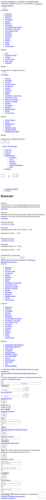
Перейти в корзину (8, 411)
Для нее (8, 78)
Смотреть (4, 209)
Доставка (12, 163)
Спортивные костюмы (13, 27)
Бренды (8, 154)
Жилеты (8, 23)
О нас (11, 159)
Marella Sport (9, 124)
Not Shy (8, 126)
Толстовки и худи (11, 31)
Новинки (8, 16)
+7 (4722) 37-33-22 (7, 224)
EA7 (6, 53)
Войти (4, 427)
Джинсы (8, 37)
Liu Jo (7, 122)
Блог (11, 167)
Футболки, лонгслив (12, 29)
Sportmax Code (10, 130)
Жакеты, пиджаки (11, 99)
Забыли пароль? (21, 429)
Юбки (7, 94)
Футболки (9, 86)
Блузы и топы (10, 84)
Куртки (7, 21)
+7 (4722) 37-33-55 (7, 241)
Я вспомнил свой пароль (10, 443)
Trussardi (8, 63)
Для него (8, 14)
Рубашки (8, 33)
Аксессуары (9, 46)
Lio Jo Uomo (9, 59)
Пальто (7, 103)
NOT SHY (9, 362)
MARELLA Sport (11, 354)
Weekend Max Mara (12, 131)
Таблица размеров (16, 165)
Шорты (7, 40)
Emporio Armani (10, 55)
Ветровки (8, 25)
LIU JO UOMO (10, 356)
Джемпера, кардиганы (13, 96)
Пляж (7, 42)
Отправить (5, 386)
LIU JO (7, 358)
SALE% (8, 82)
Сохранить (5, 473)
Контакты (13, 157)
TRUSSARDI (10, 360)
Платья (7, 92)
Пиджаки (8, 35)
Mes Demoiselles (11, 366)
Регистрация (6, 494)
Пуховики (9, 19)
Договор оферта (7, 373)
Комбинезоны (10, 109)
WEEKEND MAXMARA (14, 345)
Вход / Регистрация (9, 146)
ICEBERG (9, 350)
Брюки (7, 38)
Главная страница (11, 189)
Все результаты (6, 392)
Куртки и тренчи (11, 101)
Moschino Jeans (10, 128)
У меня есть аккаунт (8, 498)
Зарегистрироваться (8, 429)
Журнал (8, 169)
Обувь (7, 44)
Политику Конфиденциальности (13, 496)
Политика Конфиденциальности (25, 373)
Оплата (12, 161)
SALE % (8, 17)
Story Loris (9, 61)
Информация (10, 155)
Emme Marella (10, 120)
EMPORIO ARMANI (12, 347)
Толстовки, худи (11, 97)
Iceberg (7, 57)
